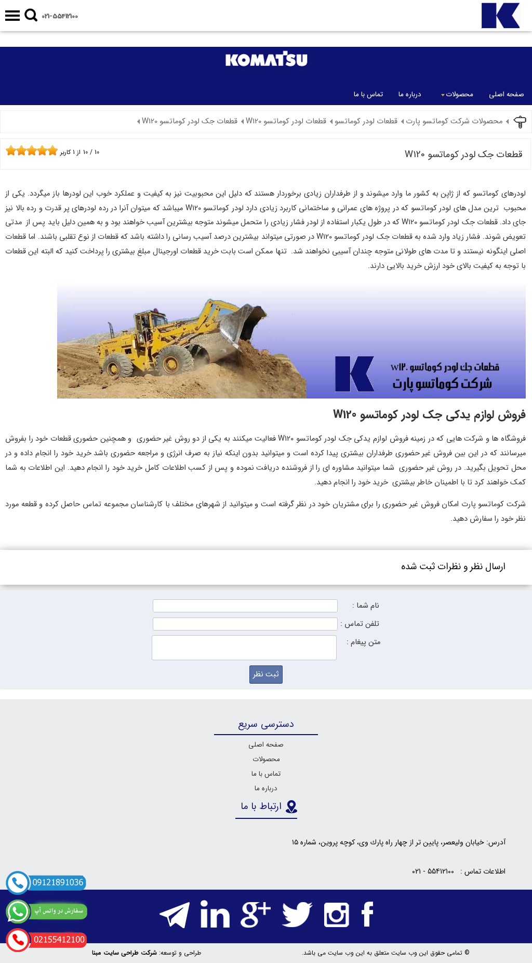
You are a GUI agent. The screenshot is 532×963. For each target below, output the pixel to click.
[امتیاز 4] (23, 150)
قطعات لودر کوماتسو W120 (286, 121)
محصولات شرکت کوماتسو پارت (454, 121)
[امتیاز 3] (18, 150)
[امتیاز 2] (13, 150)
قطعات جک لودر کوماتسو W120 (189, 121)
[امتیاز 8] (44, 150)
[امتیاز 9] (49, 150)
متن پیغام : (363, 642)
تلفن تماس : (359, 624)
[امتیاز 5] (29, 150)
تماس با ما (368, 94)
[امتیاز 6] (34, 150)
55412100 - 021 (433, 871)
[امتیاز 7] (39, 150)
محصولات (459, 94)
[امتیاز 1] (8, 150)
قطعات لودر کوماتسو (366, 121)
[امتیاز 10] (55, 150)
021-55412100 (60, 16)
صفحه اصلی (506, 94)
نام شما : (365, 606)
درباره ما (409, 94)
